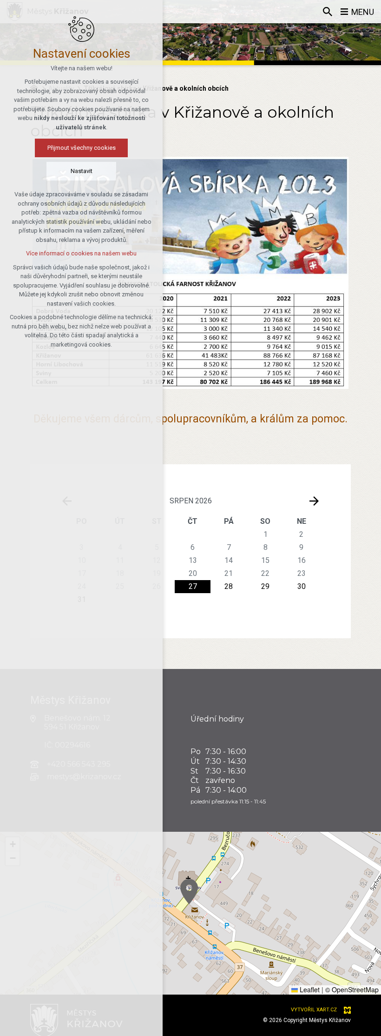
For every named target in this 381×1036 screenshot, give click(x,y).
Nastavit (81, 170)
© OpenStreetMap (352, 989)
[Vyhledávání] (327, 11)
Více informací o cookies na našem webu (81, 253)
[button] (189, 891)
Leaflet (309, 989)
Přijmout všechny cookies (81, 147)
